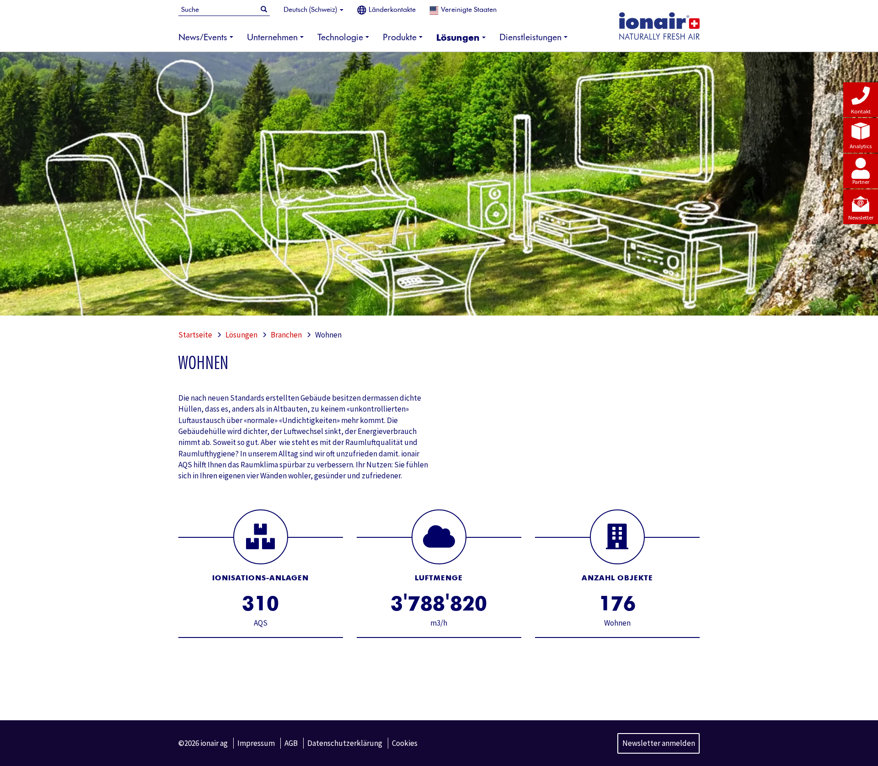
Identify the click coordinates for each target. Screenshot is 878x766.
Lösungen (241, 335)
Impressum (256, 743)
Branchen (286, 335)
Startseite (195, 335)
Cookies (405, 743)
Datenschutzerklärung (344, 743)
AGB (291, 743)
